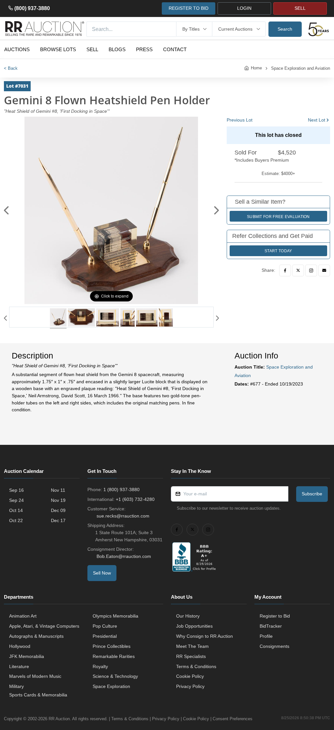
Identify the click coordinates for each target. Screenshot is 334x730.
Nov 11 (58, 490)
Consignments (274, 646)
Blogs (117, 49)
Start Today (278, 251)
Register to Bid (275, 616)
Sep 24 (16, 500)
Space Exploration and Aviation (300, 68)
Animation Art (23, 616)
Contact (175, 49)
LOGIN (244, 8)
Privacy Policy (190, 686)
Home (256, 68)
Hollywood (19, 646)
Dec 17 (58, 520)
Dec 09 (58, 510)
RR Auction (59, 718)
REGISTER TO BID (188, 8)
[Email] (324, 270)
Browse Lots (58, 49)
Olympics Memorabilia (115, 616)
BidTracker (271, 626)
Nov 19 (58, 500)
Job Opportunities (194, 626)
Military (16, 686)
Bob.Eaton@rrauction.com (124, 556)
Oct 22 (16, 520)
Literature (19, 666)
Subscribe (312, 493)
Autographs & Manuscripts (36, 636)
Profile (266, 636)
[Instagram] (311, 270)
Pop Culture (105, 626)
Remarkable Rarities (114, 656)
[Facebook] (285, 270)
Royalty (100, 666)
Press (144, 49)
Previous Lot (239, 120)
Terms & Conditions (196, 666)
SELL (300, 8)
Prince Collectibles (111, 646)
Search (285, 29)
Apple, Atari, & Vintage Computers (44, 626)
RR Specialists (191, 656)
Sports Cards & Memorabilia (38, 694)
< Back (11, 68)
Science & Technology (115, 676)
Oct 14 (16, 510)
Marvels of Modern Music (35, 676)
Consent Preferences (232, 718)
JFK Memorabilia (26, 656)
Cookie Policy (190, 676)
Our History (188, 616)
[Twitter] (298, 270)
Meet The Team (192, 646)
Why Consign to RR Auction (204, 636)
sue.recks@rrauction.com (123, 515)
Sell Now (102, 573)
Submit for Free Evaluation (278, 216)
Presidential (105, 636)
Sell (92, 49)
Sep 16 (16, 490)
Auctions (17, 49)
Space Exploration (111, 686)
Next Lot (316, 120)
